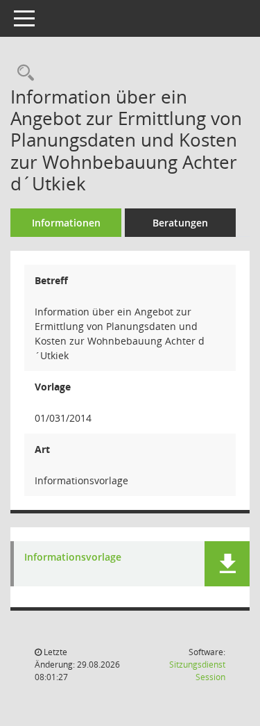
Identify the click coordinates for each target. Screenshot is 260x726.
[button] (227, 563)
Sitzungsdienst (197, 671)
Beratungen (180, 222)
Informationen (66, 222)
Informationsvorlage (72, 557)
